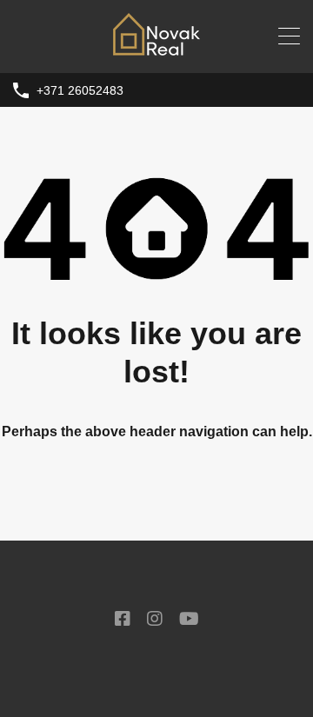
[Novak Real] (156, 51)
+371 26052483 (80, 90)
